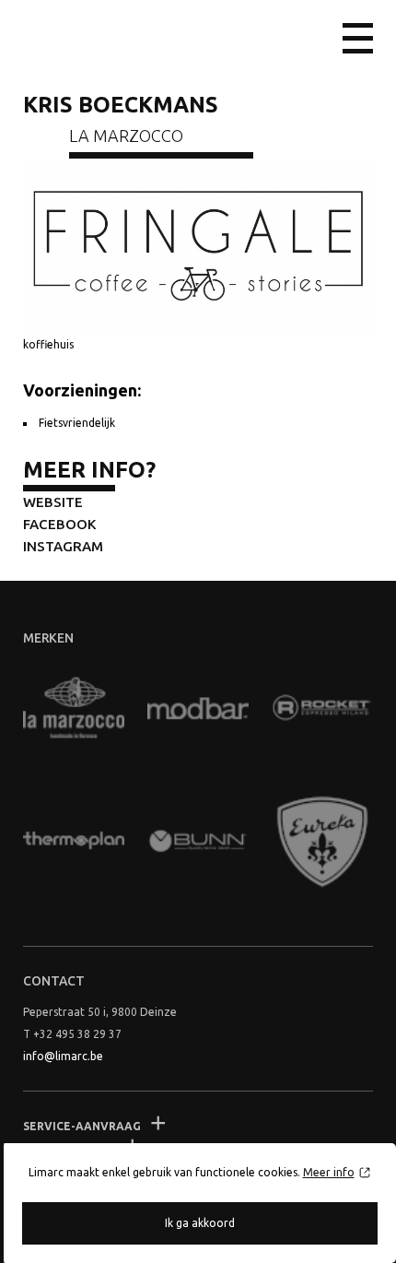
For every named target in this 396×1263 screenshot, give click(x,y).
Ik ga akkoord (200, 1223)
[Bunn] (198, 841)
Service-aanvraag (82, 1126)
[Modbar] (198, 709)
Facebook (59, 524)
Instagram (63, 546)
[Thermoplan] (73, 841)
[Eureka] (322, 841)
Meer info (329, 1172)
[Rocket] (322, 709)
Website (53, 502)
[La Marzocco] (73, 709)
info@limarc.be (63, 1056)
